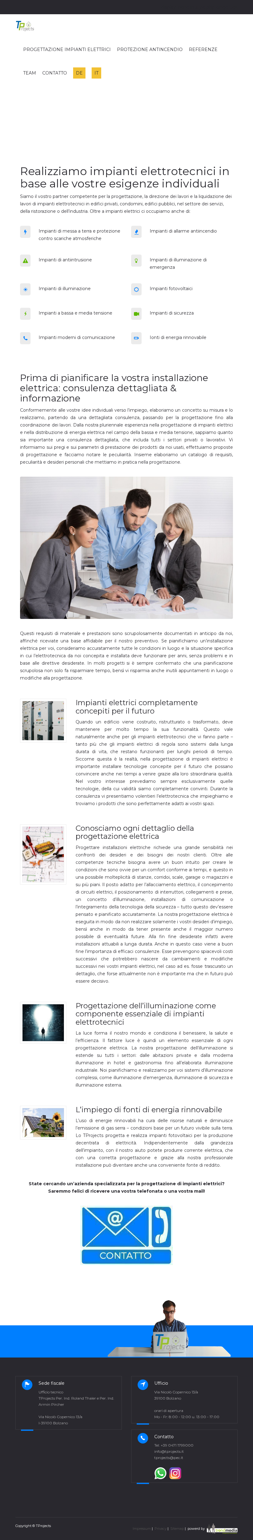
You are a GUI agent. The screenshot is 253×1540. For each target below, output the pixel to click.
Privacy (161, 1528)
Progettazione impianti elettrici (67, 49)
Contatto (54, 73)
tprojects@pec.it (168, 1457)
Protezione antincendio (150, 49)
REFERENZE (203, 49)
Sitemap (177, 1528)
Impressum (142, 1528)
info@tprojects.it (169, 1451)
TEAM (29, 73)
